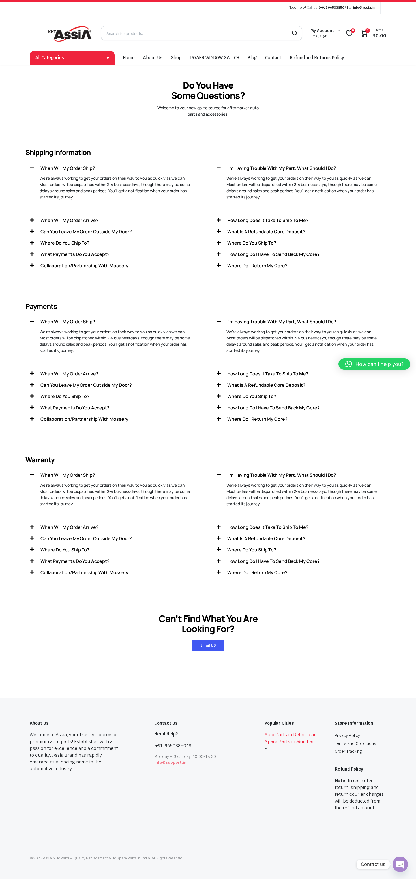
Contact (273, 57)
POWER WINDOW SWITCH (214, 57)
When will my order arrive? (69, 220)
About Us (152, 57)
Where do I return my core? (257, 265)
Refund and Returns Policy (317, 57)
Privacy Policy (347, 735)
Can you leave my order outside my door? (86, 231)
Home (129, 57)
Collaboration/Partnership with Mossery (84, 265)
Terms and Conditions (355, 743)
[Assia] (69, 33)
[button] (114, 168)
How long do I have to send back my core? (273, 254)
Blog (252, 57)
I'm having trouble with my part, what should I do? (281, 168)
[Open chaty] (400, 864)
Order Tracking (348, 751)
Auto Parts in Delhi (284, 735)
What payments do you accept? (75, 254)
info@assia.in (364, 7)
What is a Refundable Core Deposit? (266, 231)
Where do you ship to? (64, 243)
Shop (176, 57)
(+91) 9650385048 (334, 7)
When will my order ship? (67, 168)
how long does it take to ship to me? (267, 220)
